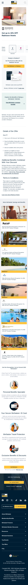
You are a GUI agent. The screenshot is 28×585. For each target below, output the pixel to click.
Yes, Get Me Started (14, 482)
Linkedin (21, 500)
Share (4, 135)
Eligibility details (13, 53)
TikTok (16, 500)
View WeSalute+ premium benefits (13, 103)
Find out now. (19, 469)
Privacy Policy (18, 561)
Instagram (7, 500)
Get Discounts (21, 506)
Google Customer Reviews (14, 556)
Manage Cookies (21, 563)
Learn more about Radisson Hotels (11, 194)
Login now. (21, 88)
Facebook (3, 500)
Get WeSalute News (8, 506)
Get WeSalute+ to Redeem (14, 66)
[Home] (14, 2)
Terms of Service (10, 561)
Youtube (25, 500)
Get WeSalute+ (14, 467)
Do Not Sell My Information (9, 563)
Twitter (12, 500)
